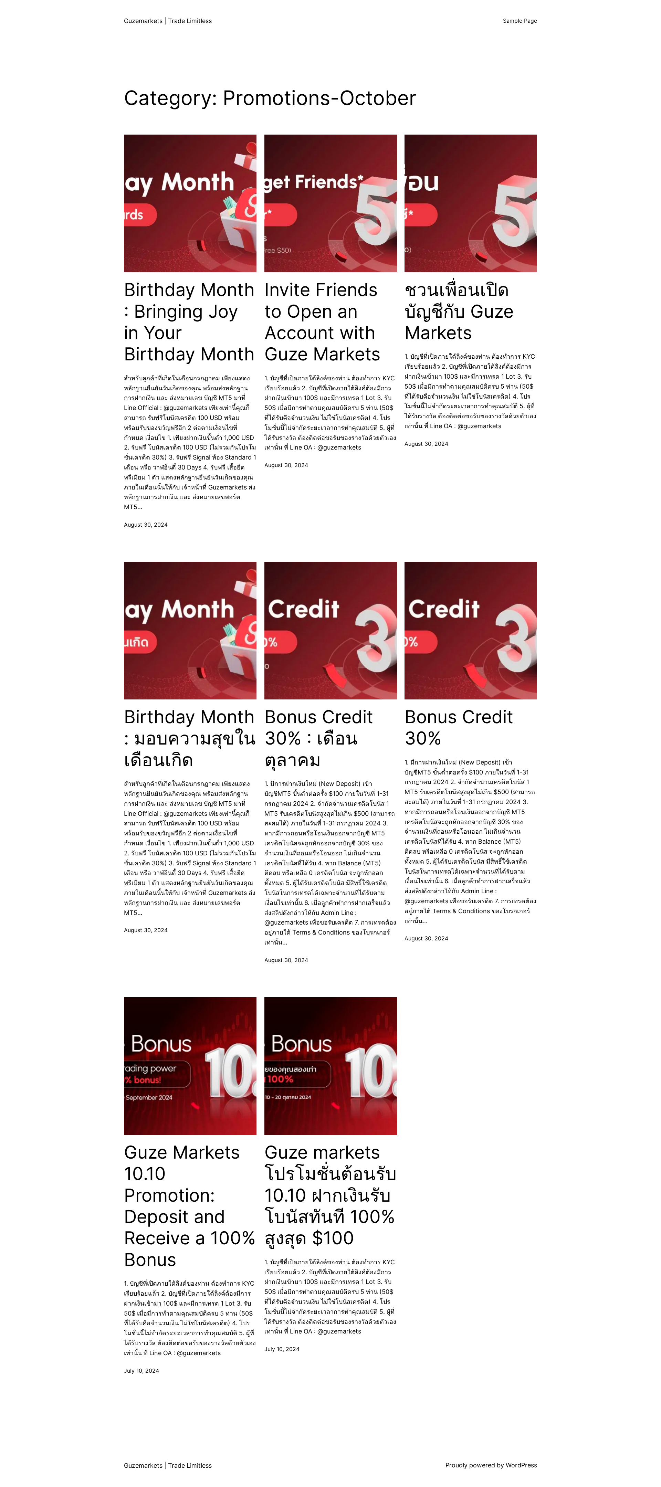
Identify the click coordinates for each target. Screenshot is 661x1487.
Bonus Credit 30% (459, 727)
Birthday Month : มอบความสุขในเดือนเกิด (190, 738)
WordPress (521, 1465)
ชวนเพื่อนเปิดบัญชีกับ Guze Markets (459, 311)
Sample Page (520, 20)
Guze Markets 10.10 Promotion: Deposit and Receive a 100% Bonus (190, 1206)
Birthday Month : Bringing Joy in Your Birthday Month (189, 322)
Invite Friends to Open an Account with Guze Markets (322, 322)
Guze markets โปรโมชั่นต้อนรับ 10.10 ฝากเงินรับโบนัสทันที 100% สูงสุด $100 (330, 1195)
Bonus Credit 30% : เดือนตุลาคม (318, 738)
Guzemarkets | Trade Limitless (168, 20)
